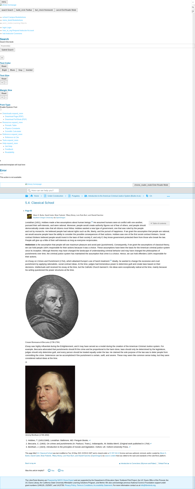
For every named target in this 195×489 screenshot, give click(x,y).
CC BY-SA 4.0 (114, 453)
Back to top (29, 463)
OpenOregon (60, 217)
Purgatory (75, 196)
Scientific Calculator (13, 131)
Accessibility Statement (102, 485)
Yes (52, 471)
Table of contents (159, 223)
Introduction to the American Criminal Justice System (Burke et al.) (114, 196)
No (62, 471)
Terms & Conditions (85, 485)
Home (36, 196)
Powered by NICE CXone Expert (61, 480)
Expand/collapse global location (168, 195)
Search (29, 191)
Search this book (6, 42)
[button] (9, 149)
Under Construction (55, 196)
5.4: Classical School (44, 453)
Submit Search (7, 50)
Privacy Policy (70, 485)
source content (110, 456)
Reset (4, 66)
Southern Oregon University (43, 217)
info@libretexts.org (148, 485)
